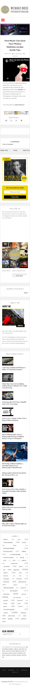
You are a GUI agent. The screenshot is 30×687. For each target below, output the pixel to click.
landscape (6, 581)
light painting (22, 581)
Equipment (11, 670)
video (24, 615)
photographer (14, 591)
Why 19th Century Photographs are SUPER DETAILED (14, 525)
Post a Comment (8, 144)
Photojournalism (7, 551)
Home (15, 150)
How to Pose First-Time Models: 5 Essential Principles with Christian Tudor (14, 491)
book (4, 560)
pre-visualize (17, 597)
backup (22, 557)
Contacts (15, 672)
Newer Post (4, 150)
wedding (10, 619)
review (5, 603)
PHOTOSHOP (24, 670)
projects (5, 600)
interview (19, 579)
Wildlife (24, 551)
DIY (18, 670)
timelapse (23, 613)
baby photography (8, 557)
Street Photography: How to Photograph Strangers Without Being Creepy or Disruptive (13, 436)
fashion (5, 573)
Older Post (26, 150)
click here (19, 276)
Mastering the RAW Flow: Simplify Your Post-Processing (14, 403)
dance (20, 566)
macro (15, 585)
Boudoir (5, 539)
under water (11, 615)
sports (5, 606)
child (13, 560)
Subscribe (15, 197)
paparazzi (23, 587)
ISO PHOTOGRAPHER (8, 548)
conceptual (6, 566)
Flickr (14, 545)
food (20, 573)
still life (20, 606)
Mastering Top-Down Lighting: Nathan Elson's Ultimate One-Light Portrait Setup (14, 386)
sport (19, 603)
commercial (14, 563)
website (20, 89)
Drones (24, 542)
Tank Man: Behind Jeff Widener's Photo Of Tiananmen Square (14, 368)
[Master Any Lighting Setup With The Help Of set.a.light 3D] (15, 29)
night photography (8, 587)
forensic (5, 575)
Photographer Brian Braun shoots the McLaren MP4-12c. (14, 474)
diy (4, 569)
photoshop (6, 594)
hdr (20, 575)
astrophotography (15, 554)
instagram (6, 579)
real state (20, 600)
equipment (16, 569)
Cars (19, 539)
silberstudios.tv (19, 105)
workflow (23, 619)
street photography (8, 609)
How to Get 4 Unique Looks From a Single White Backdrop (14, 419)
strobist (5, 613)
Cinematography (7, 542)
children (24, 560)
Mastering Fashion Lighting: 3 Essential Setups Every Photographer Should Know (12, 465)
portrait (24, 594)
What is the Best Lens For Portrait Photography (14, 508)
